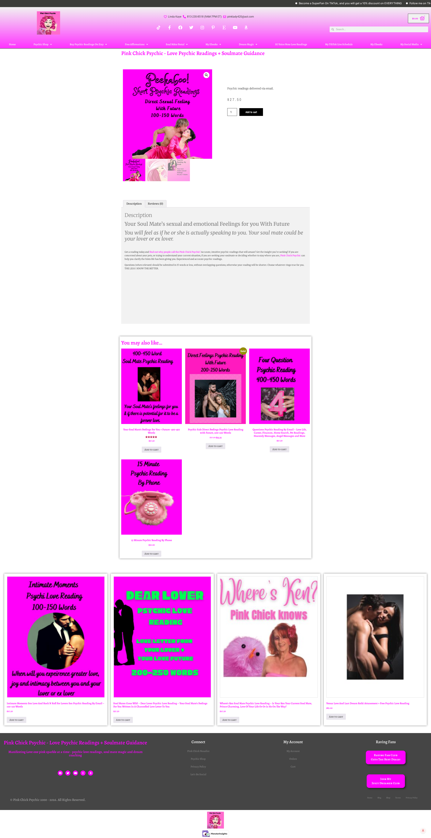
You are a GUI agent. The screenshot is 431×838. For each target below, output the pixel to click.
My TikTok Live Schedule (339, 44)
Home (12, 44)
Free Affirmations (135, 44)
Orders (293, 759)
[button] (206, 75)
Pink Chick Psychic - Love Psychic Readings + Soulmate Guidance (193, 53)
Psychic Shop (41, 44)
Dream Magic (246, 44)
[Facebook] (60, 773)
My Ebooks (212, 44)
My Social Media (409, 44)
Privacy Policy (198, 766)
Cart (293, 766)
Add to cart (251, 112)
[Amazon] (90, 773)
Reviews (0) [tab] (155, 203)
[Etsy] (83, 773)
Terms (398, 797)
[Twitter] (67, 773)
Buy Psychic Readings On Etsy (87, 44)
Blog (379, 797)
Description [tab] (134, 203)
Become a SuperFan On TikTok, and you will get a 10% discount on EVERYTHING (321, 3)
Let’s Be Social (198, 774)
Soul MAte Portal (175, 44)
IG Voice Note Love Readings (291, 44)
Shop (388, 797)
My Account (293, 751)
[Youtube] (75, 773)
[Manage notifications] (423, 830)
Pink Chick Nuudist (198, 751)
